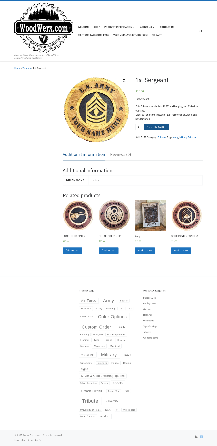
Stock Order (91, 391)
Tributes (27, 68)
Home (17, 68)
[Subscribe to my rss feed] (196, 436)
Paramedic (102, 363)
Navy (127, 354)
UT (117, 410)
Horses (108, 340)
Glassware (148, 309)
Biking (98, 308)
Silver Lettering (88, 383)
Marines (84, 346)
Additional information (84, 154)
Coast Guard (86, 317)
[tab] (84, 154)
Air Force (88, 300)
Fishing (84, 340)
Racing (127, 363)
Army (175, 137)
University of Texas (90, 410)
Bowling (110, 309)
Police (115, 363)
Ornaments (86, 363)
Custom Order (96, 327)
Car (121, 309)
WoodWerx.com (31, 435)
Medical (115, 346)
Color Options (112, 316)
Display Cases (149, 303)
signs (84, 369)
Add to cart (156, 126)
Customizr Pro (35, 440)
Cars (129, 308)
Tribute (192, 137)
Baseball (86, 308)
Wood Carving (87, 416)
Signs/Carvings (150, 326)
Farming (84, 334)
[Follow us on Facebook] (201, 436)
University (111, 400)
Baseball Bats (149, 297)
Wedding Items (150, 337)
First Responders (116, 334)
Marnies (99, 346)
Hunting (121, 340)
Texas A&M (114, 391)
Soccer (104, 383)
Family (121, 327)
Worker (105, 416)
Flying (96, 340)
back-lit (124, 301)
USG (108, 409)
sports (118, 383)
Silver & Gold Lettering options (103, 375)
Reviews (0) (120, 154)
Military (183, 137)
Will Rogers (129, 410)
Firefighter (98, 334)
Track (126, 391)
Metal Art (87, 354)
